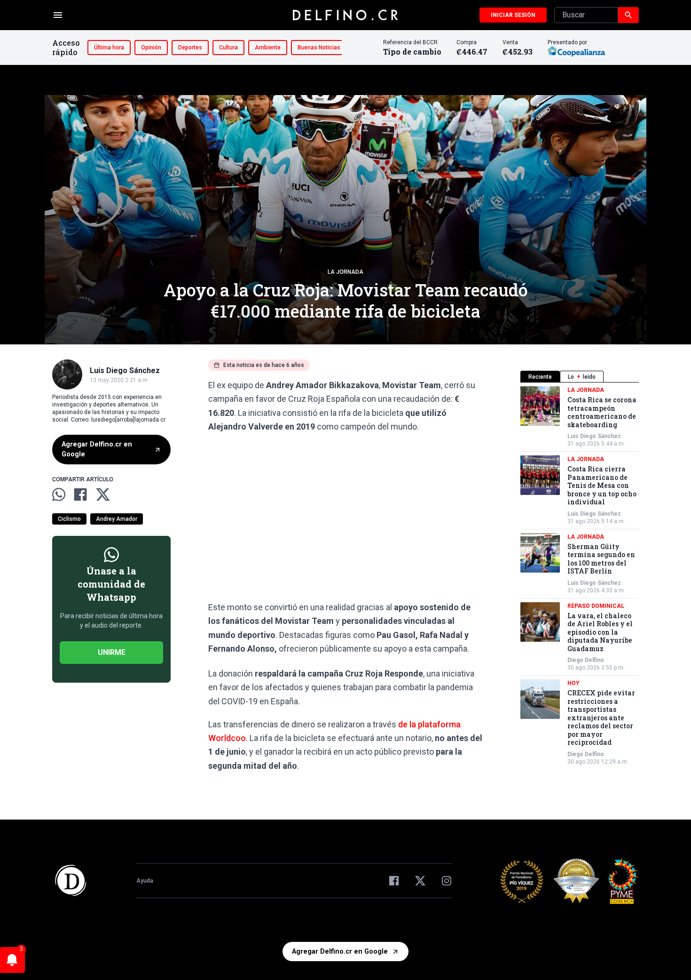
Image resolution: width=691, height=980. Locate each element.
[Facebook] (394, 880)
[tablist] (579, 376)
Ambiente (268, 47)
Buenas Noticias (319, 47)
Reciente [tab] (540, 377)
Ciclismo (69, 519)
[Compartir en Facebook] (80, 494)
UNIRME (112, 652)
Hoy (573, 683)
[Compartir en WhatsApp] (58, 494)
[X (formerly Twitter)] (420, 880)
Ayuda (144, 880)
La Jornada (345, 272)
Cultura (228, 47)
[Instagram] (446, 880)
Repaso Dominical (595, 606)
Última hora (109, 47)
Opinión (151, 47)
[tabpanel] (579, 575)
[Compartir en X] (102, 494)
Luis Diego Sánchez (594, 436)
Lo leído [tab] (582, 377)
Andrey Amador (116, 519)
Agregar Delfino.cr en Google (97, 449)
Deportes (190, 47)
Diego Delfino (585, 660)
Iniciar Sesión (513, 15)
